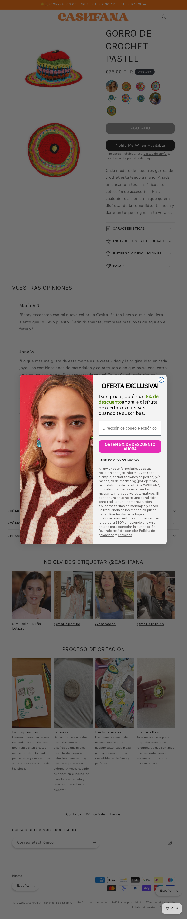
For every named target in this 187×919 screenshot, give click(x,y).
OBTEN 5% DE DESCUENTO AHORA (130, 446)
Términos (125, 535)
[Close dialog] (161, 379)
